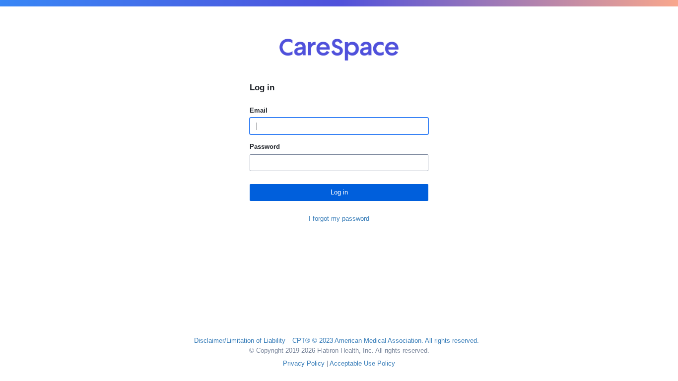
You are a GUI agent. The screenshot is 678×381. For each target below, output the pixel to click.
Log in (339, 192)
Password (265, 146)
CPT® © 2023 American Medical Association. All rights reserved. (385, 340)
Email (259, 110)
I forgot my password (339, 218)
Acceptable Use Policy (362, 363)
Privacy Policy (304, 363)
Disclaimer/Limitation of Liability (239, 340)
